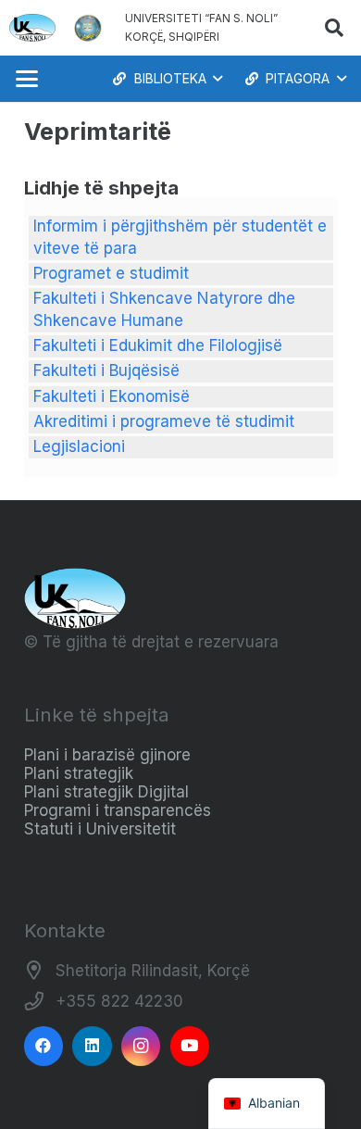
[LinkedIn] (92, 1046)
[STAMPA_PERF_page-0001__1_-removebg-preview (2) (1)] (88, 28)
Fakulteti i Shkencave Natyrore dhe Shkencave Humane (164, 309)
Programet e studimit (111, 273)
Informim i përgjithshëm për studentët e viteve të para (180, 237)
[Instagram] (141, 1046)
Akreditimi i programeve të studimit (163, 421)
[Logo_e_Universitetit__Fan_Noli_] (32, 28)
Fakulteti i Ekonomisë (111, 396)
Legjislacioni (79, 446)
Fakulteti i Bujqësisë (106, 370)
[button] (334, 28)
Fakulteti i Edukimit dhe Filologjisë (157, 345)
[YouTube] (190, 1046)
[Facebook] (44, 1046)
